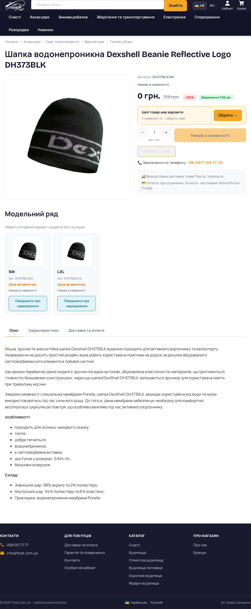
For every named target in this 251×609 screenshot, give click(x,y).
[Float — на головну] (15, 5)
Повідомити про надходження (27, 303)
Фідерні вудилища (144, 583)
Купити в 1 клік (156, 151)
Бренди (199, 552)
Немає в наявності (210, 135)
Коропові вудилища (145, 575)
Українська (138, 602)
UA (201, 5)
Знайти (175, 5)
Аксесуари (40, 17)
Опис (14, 330)
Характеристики (43, 330)
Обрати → (228, 115)
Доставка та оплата (86, 330)
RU (212, 5)
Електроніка (174, 17)
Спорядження (207, 17)
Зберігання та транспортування (126, 17)
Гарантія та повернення (84, 552)
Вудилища (137, 552)
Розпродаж (19, 29)
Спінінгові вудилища (146, 560)
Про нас (200, 545)
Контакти (72, 560)
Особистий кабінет (80, 567)
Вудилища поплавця (146, 567)
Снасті (15, 17)
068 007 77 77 (17, 545)
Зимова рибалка (73, 17)
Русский (157, 602)
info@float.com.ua (22, 553)
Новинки (45, 29)
